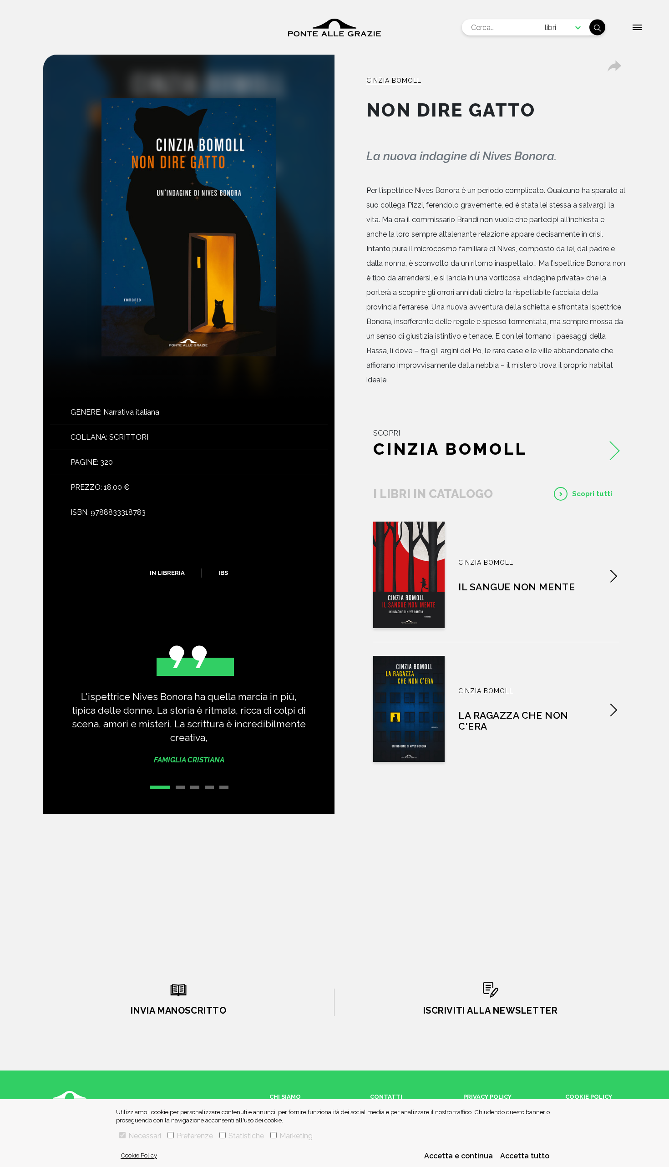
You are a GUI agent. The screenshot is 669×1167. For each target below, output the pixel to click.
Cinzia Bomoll (393, 80)
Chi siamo (285, 1096)
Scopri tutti (592, 494)
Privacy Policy (487, 1096)
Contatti (386, 1096)
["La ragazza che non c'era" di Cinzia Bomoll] (409, 709)
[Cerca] (597, 28)
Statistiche (246, 1135)
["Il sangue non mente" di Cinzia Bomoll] (409, 575)
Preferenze (195, 1135)
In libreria (167, 572)
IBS (223, 572)
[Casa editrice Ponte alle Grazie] (334, 27)
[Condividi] (614, 66)
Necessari (144, 1135)
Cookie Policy (139, 1155)
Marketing (296, 1135)
